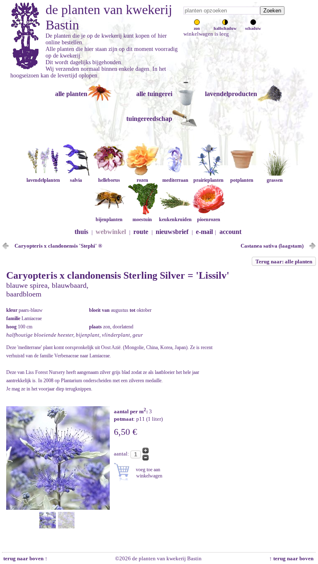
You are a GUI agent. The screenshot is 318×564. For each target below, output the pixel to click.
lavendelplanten (43, 180)
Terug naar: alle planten (283, 261)
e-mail (204, 231)
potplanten (241, 180)
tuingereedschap (149, 118)
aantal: (122, 454)
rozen (142, 180)
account (230, 231)
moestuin (142, 219)
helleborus (109, 180)
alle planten (71, 93)
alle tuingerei (154, 93)
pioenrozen (208, 219)
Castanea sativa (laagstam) (272, 246)
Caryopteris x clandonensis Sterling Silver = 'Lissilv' (117, 275)
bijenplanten (109, 219)
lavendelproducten (231, 93)
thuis (81, 231)
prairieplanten (208, 180)
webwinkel (111, 231)
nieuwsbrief (172, 231)
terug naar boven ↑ (25, 558)
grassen (275, 180)
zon (197, 28)
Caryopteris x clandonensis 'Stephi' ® (58, 246)
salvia (76, 180)
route (140, 231)
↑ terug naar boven (292, 558)
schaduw (253, 28)
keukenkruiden (175, 219)
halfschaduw (225, 28)
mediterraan (175, 180)
